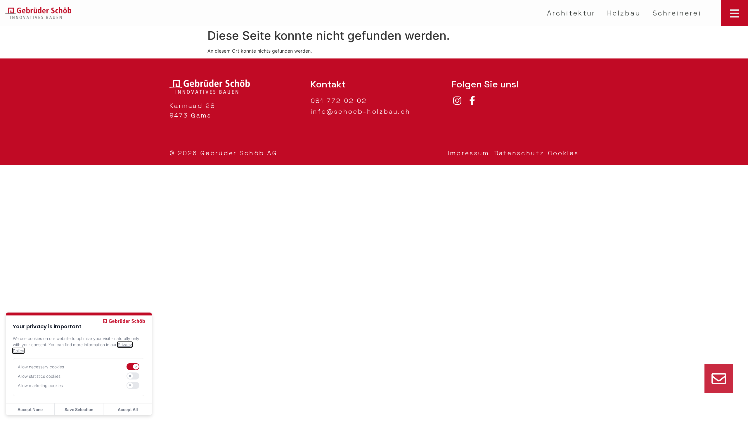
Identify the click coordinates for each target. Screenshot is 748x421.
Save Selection (79, 409)
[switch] (133, 366)
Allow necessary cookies (41, 366)
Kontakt (328, 84)
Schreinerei (676, 13)
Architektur (571, 13)
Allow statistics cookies (39, 376)
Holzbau (624, 13)
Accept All (128, 409)
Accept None (30, 409)
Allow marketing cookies (40, 385)
